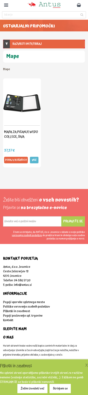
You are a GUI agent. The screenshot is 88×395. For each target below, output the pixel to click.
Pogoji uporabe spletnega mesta (24, 302)
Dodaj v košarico (16, 160)
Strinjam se (60, 388)
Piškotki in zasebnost (16, 311)
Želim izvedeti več (32, 388)
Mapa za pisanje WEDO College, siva (21, 134)
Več (34, 160)
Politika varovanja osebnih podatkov (26, 306)
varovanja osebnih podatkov (27, 235)
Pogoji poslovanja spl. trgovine (23, 315)
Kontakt (8, 320)
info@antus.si (23, 284)
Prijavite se (73, 221)
